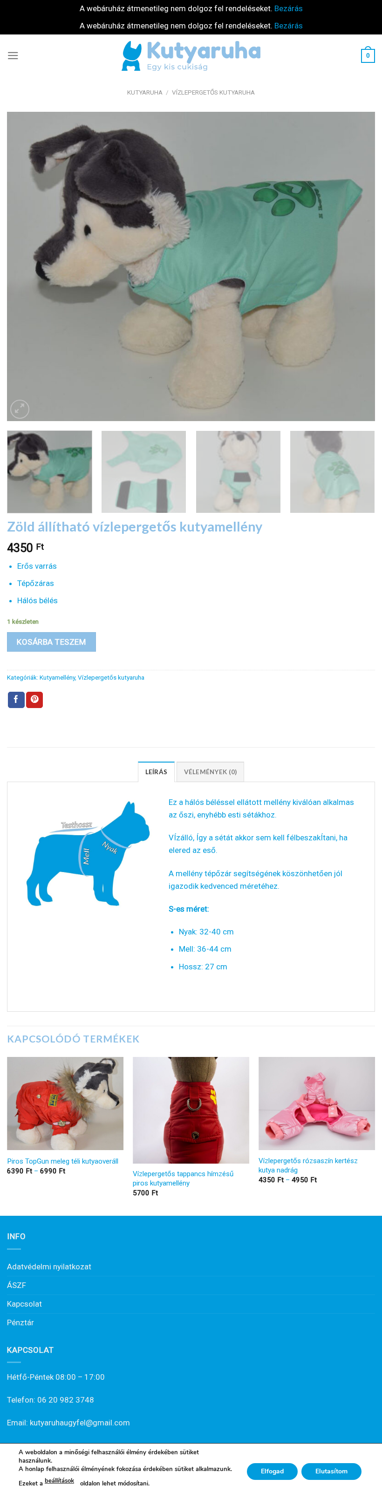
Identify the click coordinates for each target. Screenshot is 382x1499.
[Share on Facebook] (16, 700)
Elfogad (272, 1470)
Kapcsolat (24, 1303)
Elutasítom (331, 1470)
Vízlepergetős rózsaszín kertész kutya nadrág (308, 1165)
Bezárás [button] (288, 8)
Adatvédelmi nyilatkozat (49, 1266)
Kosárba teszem (51, 642)
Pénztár (20, 1322)
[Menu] (13, 56)
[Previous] (26, 267)
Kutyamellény (57, 677)
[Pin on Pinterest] (34, 700)
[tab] (156, 772)
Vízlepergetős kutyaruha (213, 92)
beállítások (59, 1481)
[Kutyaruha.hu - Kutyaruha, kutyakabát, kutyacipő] (191, 56)
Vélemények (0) (210, 772)
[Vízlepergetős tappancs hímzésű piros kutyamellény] (191, 1110)
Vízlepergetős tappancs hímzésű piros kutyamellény (183, 1178)
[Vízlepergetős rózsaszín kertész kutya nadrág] (317, 1103)
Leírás (156, 772)
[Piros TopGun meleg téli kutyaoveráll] (65, 1103)
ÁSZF (16, 1285)
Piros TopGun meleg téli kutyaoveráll (62, 1161)
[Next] (356, 267)
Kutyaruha (145, 92)
